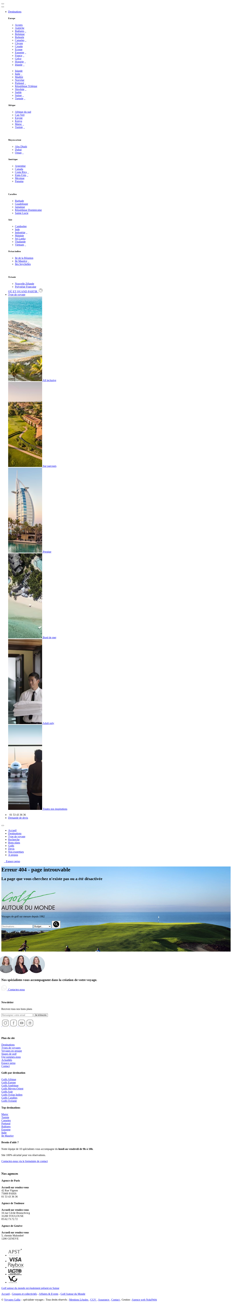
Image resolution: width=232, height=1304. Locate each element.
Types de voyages (11, 1047)
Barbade (19, 200)
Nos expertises (16, 851)
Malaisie (19, 235)
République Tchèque (26, 86)
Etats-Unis (20, 175)
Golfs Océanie (9, 1100)
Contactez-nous (16, 989)
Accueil (12, 830)
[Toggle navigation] (2, 3)
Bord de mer (49, 637)
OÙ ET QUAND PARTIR (23, 291)
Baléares (19, 31)
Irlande (18, 64)
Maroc (18, 124)
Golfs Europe (8, 1082)
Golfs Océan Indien (11, 1094)
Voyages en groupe (11, 1050)
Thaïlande (20, 241)
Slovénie (19, 89)
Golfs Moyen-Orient (12, 1088)
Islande (19, 70)
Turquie (19, 98)
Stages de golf (8, 1053)
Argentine (20, 165)
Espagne (19, 52)
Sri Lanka (20, 238)
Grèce (18, 58)
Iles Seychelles (23, 264)
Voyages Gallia (12, 1299)
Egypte (19, 118)
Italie (17, 73)
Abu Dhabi (21, 146)
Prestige (46, 551)
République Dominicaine (28, 210)
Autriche (19, 28)
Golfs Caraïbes (9, 1097)
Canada (19, 169)
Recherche (14, 839)
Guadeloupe (21, 203)
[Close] (2, 825)
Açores (19, 24)
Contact (5, 1066)
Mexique (19, 178)
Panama (19, 181)
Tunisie (19, 127)
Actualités (6, 1060)
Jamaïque (20, 206)
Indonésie (20, 232)
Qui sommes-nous (11, 1056)
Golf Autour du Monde (72, 1293)
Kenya (18, 121)
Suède (18, 92)
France (18, 55)
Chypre (19, 43)
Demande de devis (18, 817)
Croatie (19, 46)
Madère (19, 77)
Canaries (19, 40)
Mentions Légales (79, 1299)
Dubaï (18, 149)
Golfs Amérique (10, 1085)
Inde (17, 229)
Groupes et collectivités (24, 1293)
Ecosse (18, 49)
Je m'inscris (41, 1015)
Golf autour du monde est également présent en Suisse (30, 1288)
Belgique (20, 34)
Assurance (104, 1299)
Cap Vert (19, 114)
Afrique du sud (23, 111)
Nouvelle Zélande (24, 283)
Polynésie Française (25, 286)
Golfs (11, 845)
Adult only (48, 723)
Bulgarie (19, 37)
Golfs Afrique (8, 1079)
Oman (18, 152)
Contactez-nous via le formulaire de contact (24, 1161)
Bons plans (14, 842)
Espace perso (12, 861)
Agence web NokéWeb (144, 1299)
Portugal (19, 83)
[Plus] (25, 31)
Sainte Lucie (21, 213)
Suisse (18, 95)
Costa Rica (21, 172)
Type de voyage (16, 836)
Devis (11, 848)
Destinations (14, 833)
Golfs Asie (7, 1091)
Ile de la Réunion (24, 258)
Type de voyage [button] (16, 294)
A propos (13, 854)
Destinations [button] (14, 11)
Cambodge (21, 226)
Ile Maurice (21, 261)
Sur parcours (49, 466)
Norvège (19, 80)
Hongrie (19, 61)
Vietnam (19, 244)
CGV (93, 1299)
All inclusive (49, 380)
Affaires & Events (48, 1293)
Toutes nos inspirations (54, 808)
